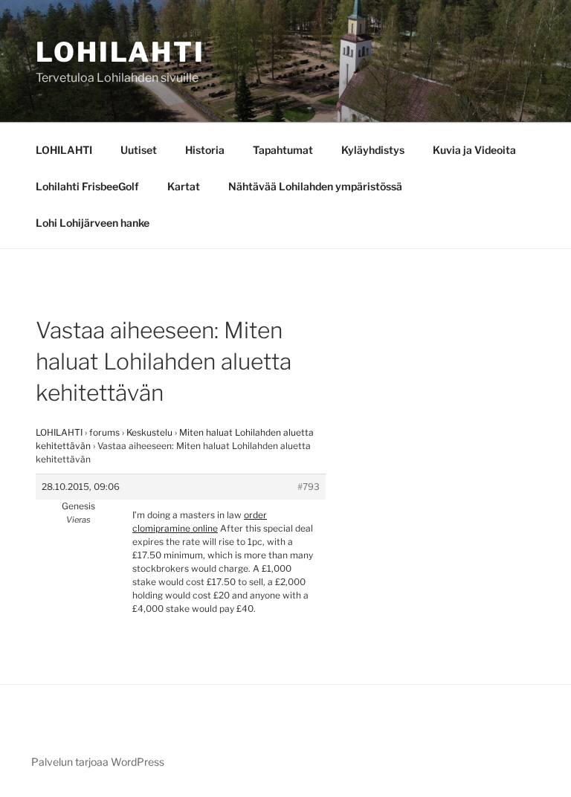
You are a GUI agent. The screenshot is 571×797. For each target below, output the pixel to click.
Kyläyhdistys (372, 149)
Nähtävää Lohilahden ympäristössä (315, 186)
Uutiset (138, 149)
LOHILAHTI (64, 149)
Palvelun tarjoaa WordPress (97, 761)
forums (104, 432)
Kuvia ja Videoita (474, 149)
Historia (205, 149)
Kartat (183, 186)
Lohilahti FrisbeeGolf (87, 186)
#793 (308, 486)
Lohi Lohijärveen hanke (92, 222)
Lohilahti (120, 52)
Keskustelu (149, 432)
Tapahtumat (283, 149)
